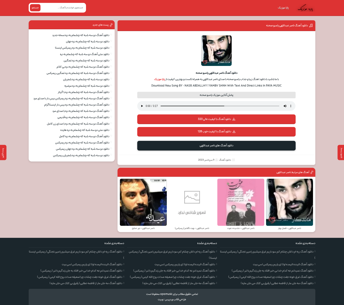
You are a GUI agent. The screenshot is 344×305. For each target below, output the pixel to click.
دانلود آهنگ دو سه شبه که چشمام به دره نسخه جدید (80, 35)
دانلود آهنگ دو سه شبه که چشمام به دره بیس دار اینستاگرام (76, 104)
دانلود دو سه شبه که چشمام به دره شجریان (86, 79)
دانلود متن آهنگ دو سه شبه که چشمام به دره (84, 54)
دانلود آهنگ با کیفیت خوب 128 (214, 131)
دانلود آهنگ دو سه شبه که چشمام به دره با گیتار (83, 92)
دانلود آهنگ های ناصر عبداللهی (216, 145)
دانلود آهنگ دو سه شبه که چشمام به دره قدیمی (83, 117)
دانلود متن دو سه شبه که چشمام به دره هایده (84, 130)
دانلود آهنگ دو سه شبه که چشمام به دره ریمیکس (82, 142)
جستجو (35, 8)
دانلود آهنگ (225, 160)
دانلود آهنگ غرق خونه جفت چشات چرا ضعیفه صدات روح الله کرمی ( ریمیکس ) (270, 277)
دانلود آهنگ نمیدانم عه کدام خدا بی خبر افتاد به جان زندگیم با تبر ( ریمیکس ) (272, 270)
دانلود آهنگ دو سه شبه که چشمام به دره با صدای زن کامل (78, 123)
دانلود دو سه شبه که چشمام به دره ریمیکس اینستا (82, 47)
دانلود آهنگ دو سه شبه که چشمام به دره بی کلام (83, 66)
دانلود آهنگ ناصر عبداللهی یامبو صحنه (287, 25)
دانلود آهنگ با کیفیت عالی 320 (214, 119)
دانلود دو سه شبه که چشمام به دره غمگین (86, 60)
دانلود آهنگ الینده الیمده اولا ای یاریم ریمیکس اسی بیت (283, 264)
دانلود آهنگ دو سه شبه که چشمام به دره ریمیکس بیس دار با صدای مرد (71, 98)
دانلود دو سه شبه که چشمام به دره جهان (87, 41)
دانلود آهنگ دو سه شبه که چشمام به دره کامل (84, 136)
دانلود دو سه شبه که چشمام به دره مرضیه (86, 86)
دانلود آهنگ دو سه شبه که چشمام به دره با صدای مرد (80, 111)
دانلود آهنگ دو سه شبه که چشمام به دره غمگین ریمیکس (78, 73)
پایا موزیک (283, 7)
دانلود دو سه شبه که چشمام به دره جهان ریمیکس (82, 149)
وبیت (160, 299)
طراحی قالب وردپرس (175, 299)
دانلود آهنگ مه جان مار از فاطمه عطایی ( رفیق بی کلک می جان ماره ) (277, 283)
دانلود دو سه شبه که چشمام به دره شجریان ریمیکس (81, 155)
